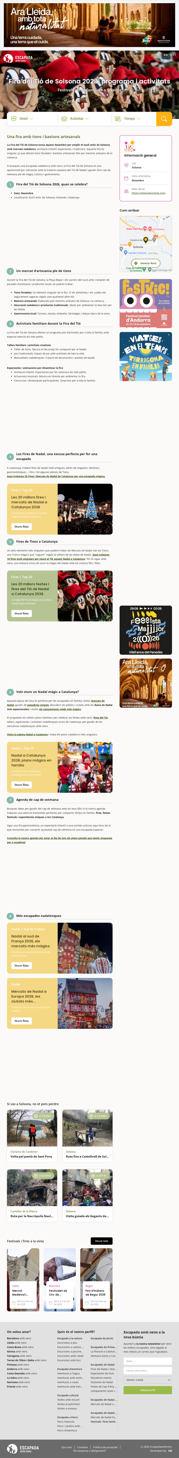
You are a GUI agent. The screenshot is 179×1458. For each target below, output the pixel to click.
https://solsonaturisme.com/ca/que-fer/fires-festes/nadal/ (149, 193)
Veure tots (101, 1241)
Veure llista (22, 526)
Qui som (67, 1447)
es (174, 54)
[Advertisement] (60, 235)
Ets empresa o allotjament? (89, 1450)
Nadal (15, 984)
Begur (89, 1286)
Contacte (82, 1447)
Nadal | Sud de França (28, 929)
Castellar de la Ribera (23, 1211)
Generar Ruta (148, 263)
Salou (15, 1286)
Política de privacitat (105, 1447)
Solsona (71, 1151)
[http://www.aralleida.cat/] (89, 25)
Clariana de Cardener (24, 1151)
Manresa (54, 1286)
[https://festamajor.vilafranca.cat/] (146, 630)
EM (170, 1450)
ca (166, 54)
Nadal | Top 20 (22, 748)
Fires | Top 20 (21, 490)
